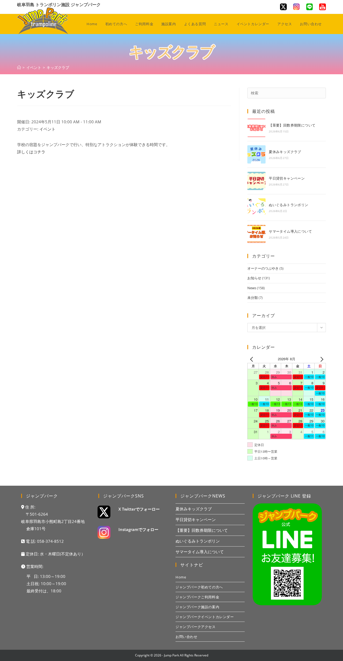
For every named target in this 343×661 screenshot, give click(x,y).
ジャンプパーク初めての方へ (199, 587)
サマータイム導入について (290, 231)
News (251, 287)
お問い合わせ (186, 636)
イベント (47, 129)
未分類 (252, 297)
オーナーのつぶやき (263, 268)
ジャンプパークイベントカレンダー (205, 616)
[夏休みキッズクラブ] (256, 154)
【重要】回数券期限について (292, 125)
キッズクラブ (58, 67)
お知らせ (254, 278)
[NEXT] (321, 359)
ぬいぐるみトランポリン (288, 204)
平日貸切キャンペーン (287, 178)
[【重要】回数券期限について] (256, 128)
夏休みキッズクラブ (285, 151)
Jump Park (171, 655)
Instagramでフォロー (138, 529)
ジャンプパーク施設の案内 (197, 606)
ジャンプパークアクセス (196, 626)
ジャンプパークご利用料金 (197, 597)
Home (181, 577)
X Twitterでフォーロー (139, 509)
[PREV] (252, 359)
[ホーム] (19, 67)
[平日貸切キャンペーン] (256, 181)
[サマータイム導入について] (256, 234)
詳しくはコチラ (31, 151)
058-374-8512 (50, 541)
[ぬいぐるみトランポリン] (256, 207)
